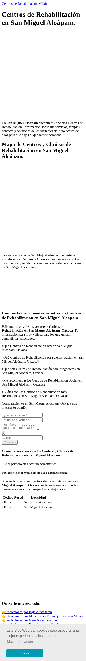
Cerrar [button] (24, 653)
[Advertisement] (43, 75)
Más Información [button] (20, 642)
